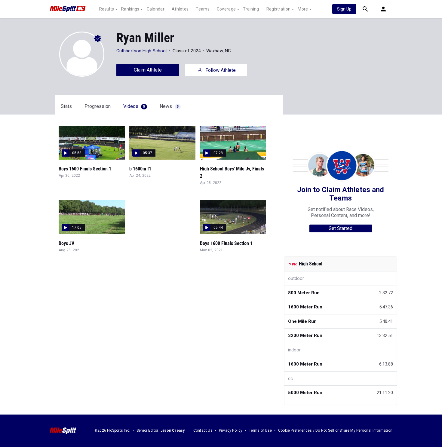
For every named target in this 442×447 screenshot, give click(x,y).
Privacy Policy (231, 430)
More (303, 9)
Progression (97, 106)
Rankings (130, 9)
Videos (134, 106)
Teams (203, 9)
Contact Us (203, 430)
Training (251, 9)
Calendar (155, 9)
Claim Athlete (148, 70)
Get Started (340, 228)
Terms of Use (260, 430)
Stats (66, 106)
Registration (278, 9)
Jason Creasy (172, 430)
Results (106, 9)
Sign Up (344, 9)
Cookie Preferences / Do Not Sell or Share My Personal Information (335, 430)
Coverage (226, 9)
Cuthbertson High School (141, 51)
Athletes (180, 9)
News (169, 106)
